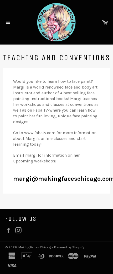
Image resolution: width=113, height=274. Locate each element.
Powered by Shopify (69, 247)
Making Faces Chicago (35, 247)
